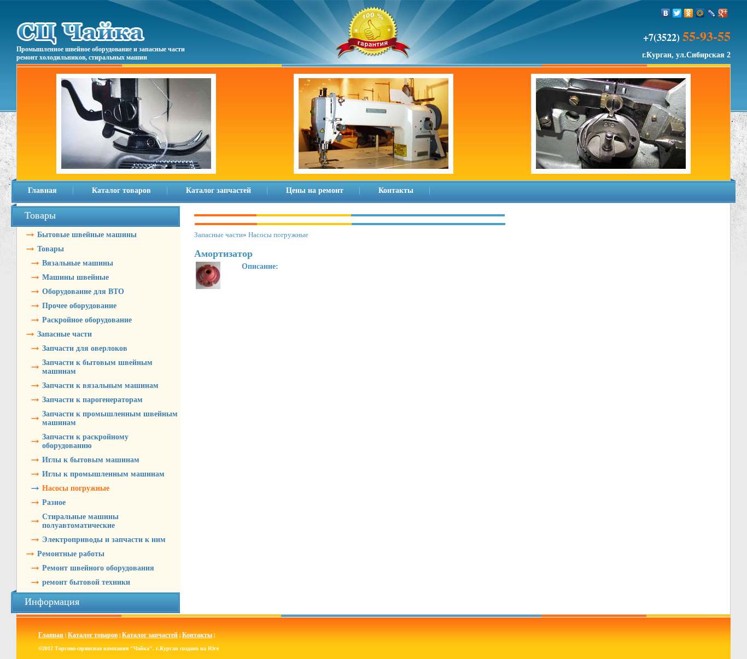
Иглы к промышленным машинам (103, 474)
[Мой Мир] (700, 13)
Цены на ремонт (314, 190)
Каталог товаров (121, 190)
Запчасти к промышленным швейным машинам (110, 418)
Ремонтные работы (70, 554)
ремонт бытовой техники (86, 582)
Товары (50, 249)
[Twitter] (677, 13)
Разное (54, 502)
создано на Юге (199, 648)
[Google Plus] (723, 13)
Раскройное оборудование (87, 320)
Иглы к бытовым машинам (90, 460)
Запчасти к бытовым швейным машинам (97, 366)
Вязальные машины (77, 263)
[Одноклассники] (689, 13)
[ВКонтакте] (666, 13)
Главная (42, 190)
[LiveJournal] (711, 13)
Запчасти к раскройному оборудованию (85, 441)
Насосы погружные (75, 488)
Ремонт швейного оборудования (98, 568)
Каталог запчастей (218, 190)
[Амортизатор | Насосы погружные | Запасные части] (208, 266)
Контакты (395, 190)
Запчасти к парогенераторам (92, 400)
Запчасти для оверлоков (84, 348)
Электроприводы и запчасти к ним (104, 540)
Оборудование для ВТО (83, 291)
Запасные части (64, 334)
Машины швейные (75, 277)
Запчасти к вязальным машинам (100, 385)
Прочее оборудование (79, 306)
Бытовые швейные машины (87, 235)
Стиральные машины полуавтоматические (80, 521)
